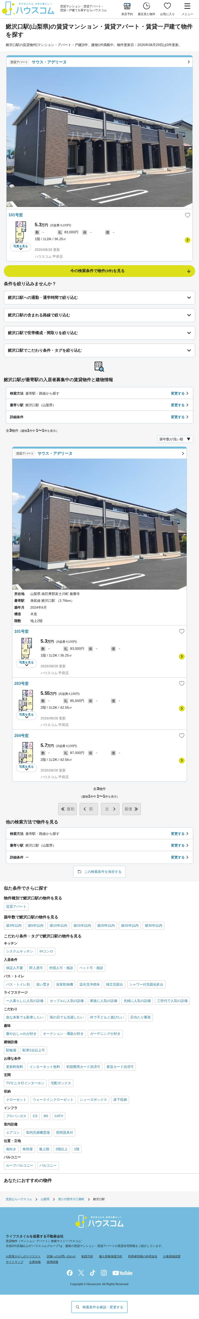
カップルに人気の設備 (67, 1001)
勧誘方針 (87, 1256)
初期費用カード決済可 (83, 1067)
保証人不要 (14, 968)
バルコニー (48, 1165)
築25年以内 (130, 925)
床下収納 (120, 1100)
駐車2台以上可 (34, 1050)
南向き (11, 1149)
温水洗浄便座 (89, 984)
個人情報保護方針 (110, 1256)
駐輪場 (11, 1050)
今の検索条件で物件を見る (97, 271)
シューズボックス (93, 1100)
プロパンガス (16, 1116)
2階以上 (62, 1149)
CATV (58, 1116)
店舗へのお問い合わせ (61, 1256)
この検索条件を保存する (103, 872)
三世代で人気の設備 (172, 1001)
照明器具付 (64, 1132)
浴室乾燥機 (64, 984)
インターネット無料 (44, 1067)
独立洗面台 (114, 984)
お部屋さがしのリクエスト (23, 1256)
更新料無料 (14, 1067)
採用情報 (52, 1262)
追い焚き (43, 984)
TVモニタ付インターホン (25, 1083)
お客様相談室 (172, 1256)
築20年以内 (106, 925)
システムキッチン (19, 951)
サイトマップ (14, 1262)
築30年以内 (153, 925)
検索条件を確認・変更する (103, 1307)
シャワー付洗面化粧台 (146, 984)
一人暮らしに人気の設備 (24, 1001)
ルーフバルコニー (19, 1165)
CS (35, 1116)
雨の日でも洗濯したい (67, 1017)
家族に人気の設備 (103, 1001)
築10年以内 (58, 925)
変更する (178, 393)
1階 (76, 1149)
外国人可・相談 (61, 968)
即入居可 (36, 968)
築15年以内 (82, 925)
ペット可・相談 (91, 968)
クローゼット (16, 1100)
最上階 (44, 1149)
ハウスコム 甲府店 (49, 256)
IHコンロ (46, 951)
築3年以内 (14, 925)
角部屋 (28, 1149)
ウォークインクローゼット (53, 1100)
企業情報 (35, 1262)
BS (46, 1116)
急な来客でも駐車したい (24, 1017)
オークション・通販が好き (63, 1034)
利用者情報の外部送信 (142, 1256)
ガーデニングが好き (105, 1034)
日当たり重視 (140, 1017)
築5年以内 (35, 925)
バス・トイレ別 (18, 984)
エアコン (13, 1132)
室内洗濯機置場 (38, 1132)
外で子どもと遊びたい (107, 1017)
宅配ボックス (61, 1083)
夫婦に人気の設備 (137, 1001)
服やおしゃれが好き (21, 1034)
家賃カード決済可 (120, 1067)
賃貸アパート (16, 906)
